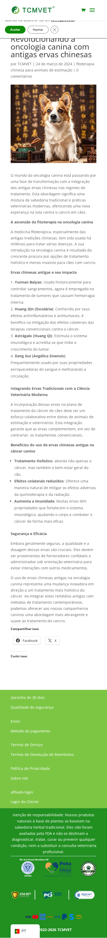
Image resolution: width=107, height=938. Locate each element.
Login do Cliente (25, 801)
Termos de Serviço (27, 744)
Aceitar (15, 30)
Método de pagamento (30, 731)
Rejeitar (38, 30)
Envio (15, 721)
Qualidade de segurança (32, 707)
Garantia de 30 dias (28, 697)
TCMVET (25, 63)
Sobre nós (19, 778)
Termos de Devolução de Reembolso (42, 754)
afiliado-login (22, 792)
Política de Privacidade (30, 768)
